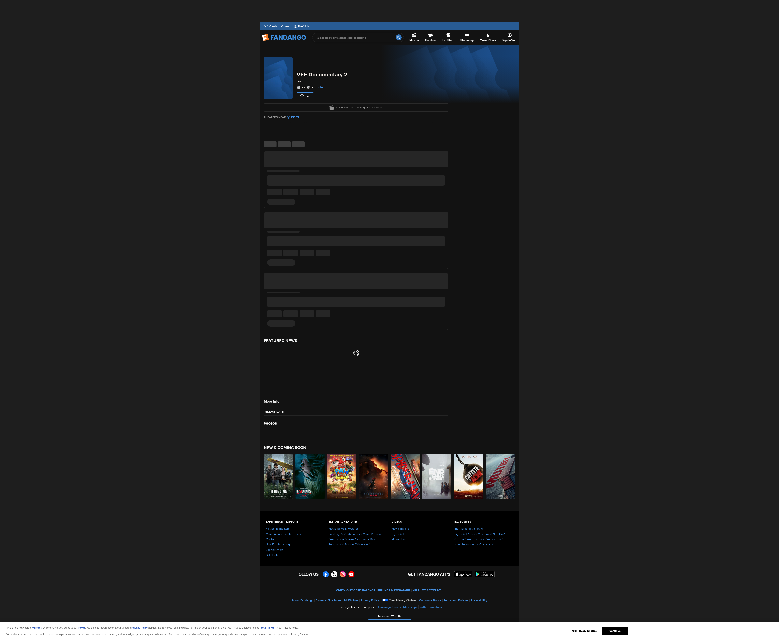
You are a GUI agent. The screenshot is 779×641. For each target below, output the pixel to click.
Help (416, 590)
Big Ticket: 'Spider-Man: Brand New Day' (479, 534)
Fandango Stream (389, 607)
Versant (36, 628)
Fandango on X (334, 574)
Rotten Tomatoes (431, 607)
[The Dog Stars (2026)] (278, 476)
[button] (389, 617)
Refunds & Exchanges (393, 590)
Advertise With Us (389, 616)
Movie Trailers (400, 529)
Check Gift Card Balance (355, 590)
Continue (615, 631)
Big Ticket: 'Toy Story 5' (468, 529)
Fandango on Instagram (343, 574)
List (308, 96)
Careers (321, 600)
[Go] (399, 37)
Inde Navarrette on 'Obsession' (474, 544)
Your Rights (267, 628)
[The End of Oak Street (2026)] (437, 476)
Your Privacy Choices (402, 600)
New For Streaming (278, 544)
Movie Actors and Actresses (283, 534)
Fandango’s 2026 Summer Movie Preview (355, 534)
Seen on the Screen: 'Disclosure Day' (352, 539)
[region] (389, 631)
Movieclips (398, 539)
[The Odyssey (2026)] (373, 476)
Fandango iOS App (463, 574)
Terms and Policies (456, 600)
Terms (81, 628)
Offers (285, 26)
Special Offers (274, 550)
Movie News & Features (344, 529)
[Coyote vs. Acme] (469, 476)
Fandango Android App (485, 574)
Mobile (270, 539)
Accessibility (479, 600)
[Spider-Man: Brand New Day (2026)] (405, 476)
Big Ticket (398, 534)
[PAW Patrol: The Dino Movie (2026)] (342, 476)
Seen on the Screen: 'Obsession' (349, 544)
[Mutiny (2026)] (500, 476)
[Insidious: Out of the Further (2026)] (310, 476)
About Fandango (302, 600)
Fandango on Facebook (326, 574)
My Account (431, 590)
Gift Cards (270, 26)
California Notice (430, 600)
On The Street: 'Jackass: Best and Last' (478, 539)
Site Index (334, 600)
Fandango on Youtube (351, 574)
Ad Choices (350, 600)
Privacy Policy (370, 600)
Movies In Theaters (278, 529)
